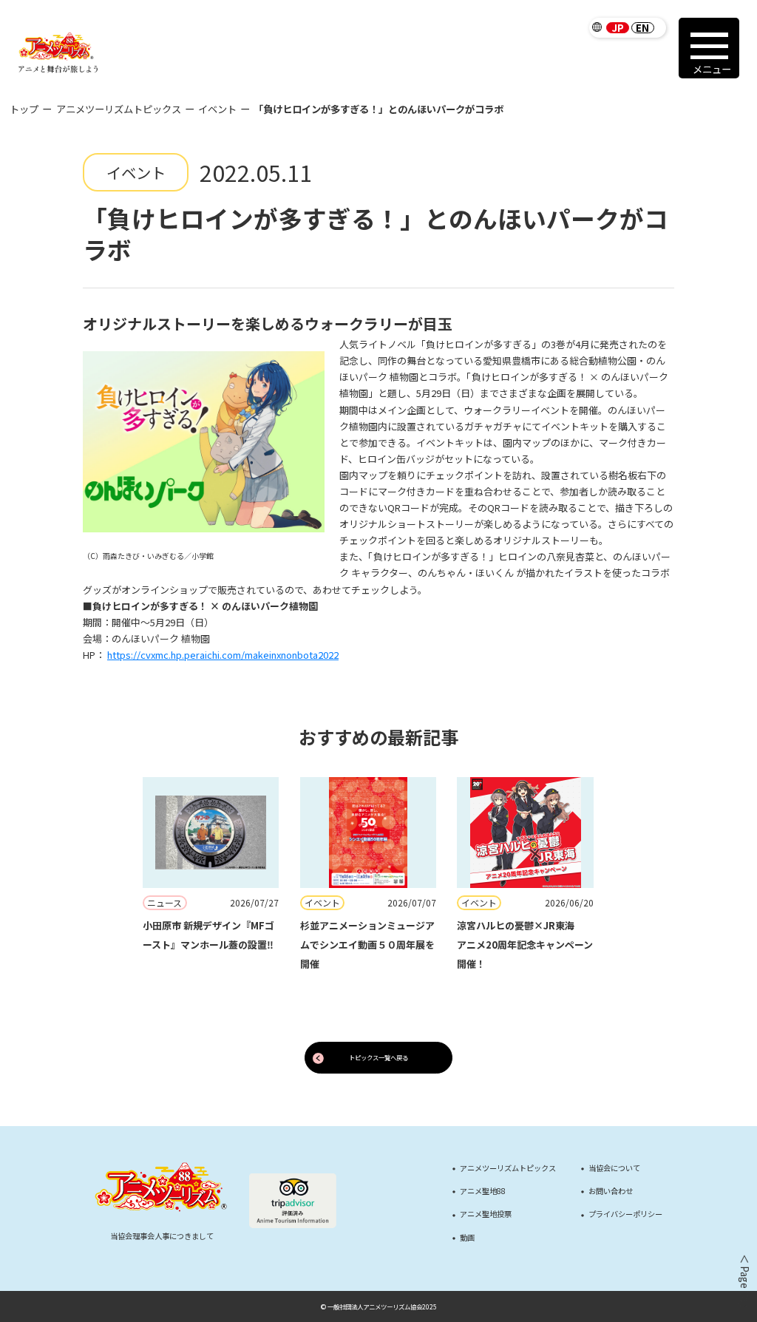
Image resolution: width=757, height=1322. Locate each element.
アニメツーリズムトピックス (118, 109)
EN (642, 27)
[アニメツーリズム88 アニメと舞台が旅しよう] (58, 53)
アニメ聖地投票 (486, 1214)
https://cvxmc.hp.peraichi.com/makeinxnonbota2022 (223, 655)
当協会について (614, 1168)
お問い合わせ (610, 1191)
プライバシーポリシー (625, 1214)
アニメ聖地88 (483, 1191)
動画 (467, 1237)
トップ (24, 109)
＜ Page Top (744, 1281)
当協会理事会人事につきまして (162, 1235)
